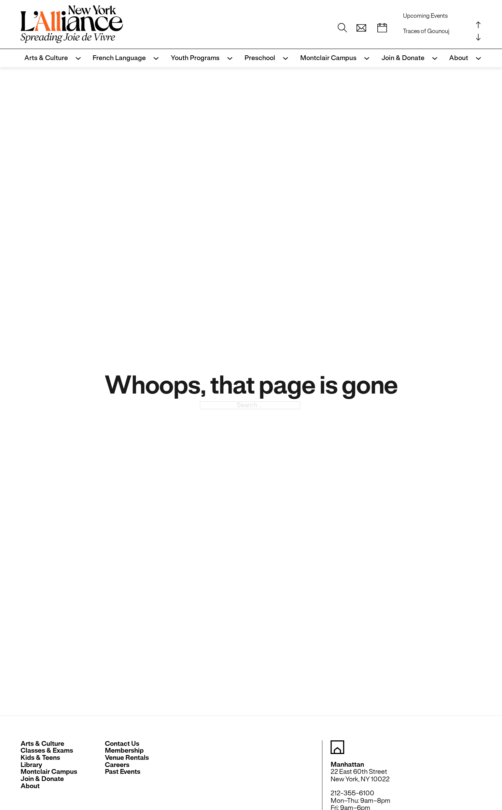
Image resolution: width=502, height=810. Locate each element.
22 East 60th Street (359, 771)
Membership (124, 750)
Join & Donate (402, 58)
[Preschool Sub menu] (284, 58)
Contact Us (122, 744)
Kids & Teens (40, 758)
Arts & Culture (46, 58)
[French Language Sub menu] (154, 58)
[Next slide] (478, 37)
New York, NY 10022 (360, 779)
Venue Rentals (127, 758)
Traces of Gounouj (426, 31)
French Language (119, 58)
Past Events (122, 772)
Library (31, 765)
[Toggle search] (342, 28)
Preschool (260, 58)
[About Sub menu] (477, 58)
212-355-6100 (352, 793)
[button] (361, 28)
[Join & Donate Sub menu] (433, 58)
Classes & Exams (46, 750)
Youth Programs (195, 58)
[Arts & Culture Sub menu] (76, 58)
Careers (117, 765)
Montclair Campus (328, 58)
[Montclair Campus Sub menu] (365, 58)
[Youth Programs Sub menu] (228, 58)
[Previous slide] (478, 24)
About (458, 58)
